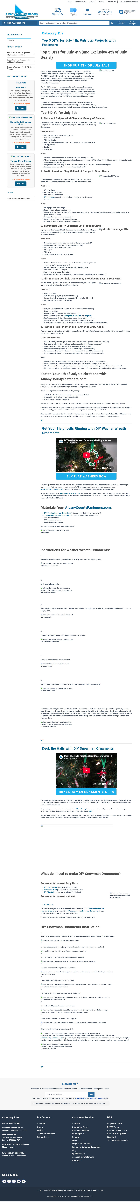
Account (41, 1124)
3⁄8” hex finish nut (50, 890)
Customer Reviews (80, 1130)
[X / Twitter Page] (9, 1181)
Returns (75, 1137)
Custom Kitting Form (116, 1134)
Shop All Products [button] (15, 23)
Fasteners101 (80, 2)
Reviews (101, 2)
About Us (112, 2)
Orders (40, 1127)
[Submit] (91, 1094)
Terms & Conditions (46, 1134)
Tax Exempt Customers (128, 2)
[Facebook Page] (4, 1181)
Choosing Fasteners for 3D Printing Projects (19, 68)
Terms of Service (96, 1098)
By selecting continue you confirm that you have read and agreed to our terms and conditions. (70, 1103)
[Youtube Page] (19, 1181)
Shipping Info (78, 1134)
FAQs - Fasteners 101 (81, 1144)
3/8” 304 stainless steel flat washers (57, 513)
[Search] (111, 23)
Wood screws (49, 197)
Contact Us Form (80, 1127)
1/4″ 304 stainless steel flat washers (57, 515)
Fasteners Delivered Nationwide (86, 1147)
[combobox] (74, 23)
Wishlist (40, 1130)
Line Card (111, 1137)
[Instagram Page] (14, 1181)
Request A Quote (114, 1124)
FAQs (74, 1140)
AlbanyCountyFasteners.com (51, 489)
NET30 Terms (113, 1127)
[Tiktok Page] (24, 1181)
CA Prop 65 (77, 1160)
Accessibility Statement (83, 1157)
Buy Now (20, 108)
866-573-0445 (105, 12)
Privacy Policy (80, 1098)
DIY (42, 420)
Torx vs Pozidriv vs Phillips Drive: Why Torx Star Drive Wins (18, 54)
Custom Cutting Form (117, 1130)
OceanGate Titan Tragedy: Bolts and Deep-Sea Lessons (18, 61)
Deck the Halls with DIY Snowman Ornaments (78, 748)
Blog (70, 2)
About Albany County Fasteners (18, 198)
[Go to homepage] (22, 11)
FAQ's (92, 2)
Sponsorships (78, 1154)
